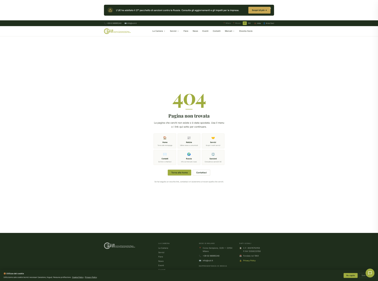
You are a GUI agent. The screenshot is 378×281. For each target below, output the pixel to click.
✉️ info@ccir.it (130, 23)
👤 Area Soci (268, 23)
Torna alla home (179, 172)
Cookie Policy (78, 277)
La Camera (157, 31)
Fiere (186, 31)
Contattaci (201, 172)
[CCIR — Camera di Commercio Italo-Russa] (117, 31)
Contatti (216, 31)
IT (245, 23)
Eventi (205, 31)
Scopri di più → (259, 10)
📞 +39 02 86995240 (113, 23)
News (195, 31)
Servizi (173, 31)
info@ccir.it (208, 260)
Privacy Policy (249, 260)
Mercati (228, 31)
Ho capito (350, 275)
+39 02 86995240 (211, 256)
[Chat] (370, 273)
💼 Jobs (257, 23)
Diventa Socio (245, 31)
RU (249, 23)
